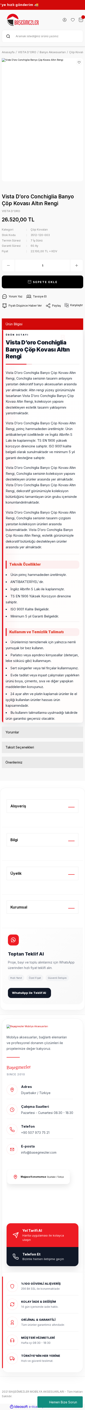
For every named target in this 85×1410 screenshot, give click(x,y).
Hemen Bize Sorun (63, 1402)
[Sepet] (81, 19)
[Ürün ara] (8, 36)
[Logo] (23, 19)
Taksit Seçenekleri (19, 747)
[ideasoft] (19, 1407)
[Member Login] (64, 19)
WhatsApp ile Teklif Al (29, 993)
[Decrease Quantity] (8, 265)
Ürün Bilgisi (13, 324)
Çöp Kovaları (39, 229)
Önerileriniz (13, 762)
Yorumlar (12, 732)
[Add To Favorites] (79, 62)
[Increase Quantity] (76, 265)
